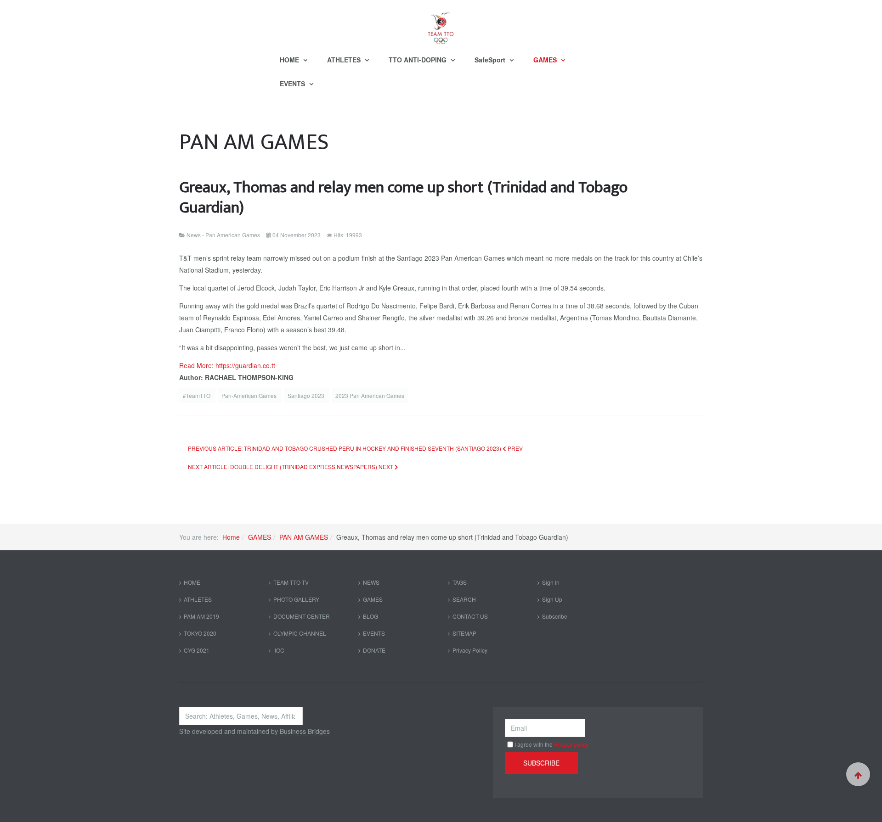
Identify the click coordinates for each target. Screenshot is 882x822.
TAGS (459, 582)
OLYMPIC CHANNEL (299, 633)
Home (231, 537)
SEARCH (464, 599)
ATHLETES (344, 59)
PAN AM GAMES (303, 537)
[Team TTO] (441, 24)
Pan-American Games (249, 395)
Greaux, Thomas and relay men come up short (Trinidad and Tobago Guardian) (403, 197)
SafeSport (491, 59)
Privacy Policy (469, 650)
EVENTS (293, 83)
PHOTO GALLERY (296, 599)
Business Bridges (305, 731)
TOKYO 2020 (200, 633)
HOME (290, 59)
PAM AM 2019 (201, 616)
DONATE (374, 650)
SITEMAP (464, 633)
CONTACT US (470, 616)
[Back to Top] (858, 774)
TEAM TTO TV (291, 582)
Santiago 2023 (307, 395)
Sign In (551, 582)
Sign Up (552, 599)
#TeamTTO (197, 395)
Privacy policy (571, 744)
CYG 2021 (196, 650)
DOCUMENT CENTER (301, 616)
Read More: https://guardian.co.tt (227, 365)
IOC (278, 650)
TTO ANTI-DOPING (418, 59)
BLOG (370, 616)
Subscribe (554, 616)
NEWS (371, 582)
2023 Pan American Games (369, 395)
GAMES (546, 59)
